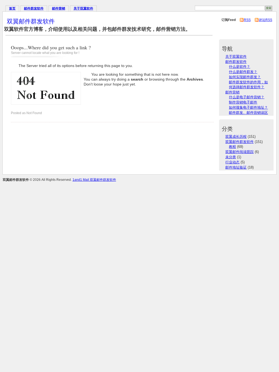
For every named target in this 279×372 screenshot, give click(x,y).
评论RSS (265, 20)
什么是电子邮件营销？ (246, 97)
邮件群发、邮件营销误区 (248, 113)
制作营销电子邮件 (243, 102)
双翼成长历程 (236, 137)
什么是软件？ (239, 67)
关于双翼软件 (83, 8)
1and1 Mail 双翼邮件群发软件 (94, 180)
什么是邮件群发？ (243, 72)
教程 (232, 147)
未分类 (230, 157)
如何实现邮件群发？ (245, 77)
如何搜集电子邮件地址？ (248, 107)
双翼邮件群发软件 (31, 21)
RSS (247, 20)
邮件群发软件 (34, 8)
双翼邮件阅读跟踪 (239, 152)
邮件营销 (58, 8)
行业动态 (232, 162)
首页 (12, 8)
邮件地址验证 (236, 167)
